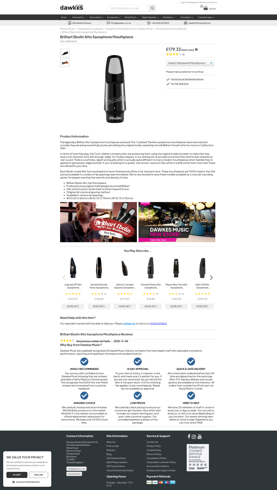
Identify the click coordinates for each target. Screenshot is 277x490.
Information (185, 17)
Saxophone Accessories (90, 28)
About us (203, 2)
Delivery (110, 450)
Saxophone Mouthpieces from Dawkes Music (129, 28)
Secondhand (95, 17)
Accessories (112, 17)
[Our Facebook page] (189, 438)
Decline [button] (38, 475)
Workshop (167, 17)
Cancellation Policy (157, 458)
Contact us (212, 2)
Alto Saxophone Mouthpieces (171, 28)
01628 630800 (158, 323)
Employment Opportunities (161, 470)
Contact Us (152, 441)
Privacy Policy (154, 445)
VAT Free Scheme (115, 466)
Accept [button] (17, 475)
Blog (108, 454)
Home (63, 17)
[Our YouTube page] (199, 438)
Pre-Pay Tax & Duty (180, 83)
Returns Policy (154, 454)
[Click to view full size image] (65, 56)
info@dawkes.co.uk (76, 469)
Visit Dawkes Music (116, 458)
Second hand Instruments (119, 470)
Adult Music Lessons (116, 462)
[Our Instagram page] (194, 438)
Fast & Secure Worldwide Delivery (187, 79)
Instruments (77, 17)
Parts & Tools (130, 17)
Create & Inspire (205, 17)
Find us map (112, 445)
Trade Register (192, 2)
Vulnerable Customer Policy (161, 462)
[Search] (152, 8)
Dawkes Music (67, 28)
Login (182, 2)
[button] (27, 482)
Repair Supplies (149, 17)
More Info (73, 306)
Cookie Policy (154, 450)
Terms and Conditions (158, 466)
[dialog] (27, 469)
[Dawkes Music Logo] (71, 11)
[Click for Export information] (196, 49)
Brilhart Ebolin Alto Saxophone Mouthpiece (84, 32)
